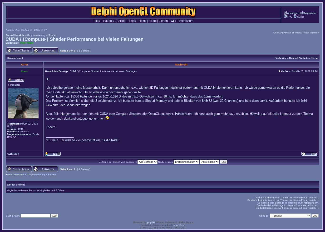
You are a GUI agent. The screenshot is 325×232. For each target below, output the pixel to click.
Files (97, 21)
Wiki (173, 21)
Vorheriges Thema (286, 58)
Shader (52, 35)
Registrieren (309, 13)
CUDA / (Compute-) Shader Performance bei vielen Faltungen (74, 39)
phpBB (151, 222)
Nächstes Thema (308, 58)
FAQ (289, 16)
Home (143, 21)
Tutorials (108, 21)
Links (132, 21)
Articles (121, 21)
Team (153, 21)
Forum (163, 21)
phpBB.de (179, 225)
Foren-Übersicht (15, 35)
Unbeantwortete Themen (287, 32)
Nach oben (13, 154)
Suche (300, 16)
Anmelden (292, 13)
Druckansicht (15, 58)
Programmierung (36, 35)
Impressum (186, 21)
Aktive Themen (311, 32)
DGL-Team (26, 42)
